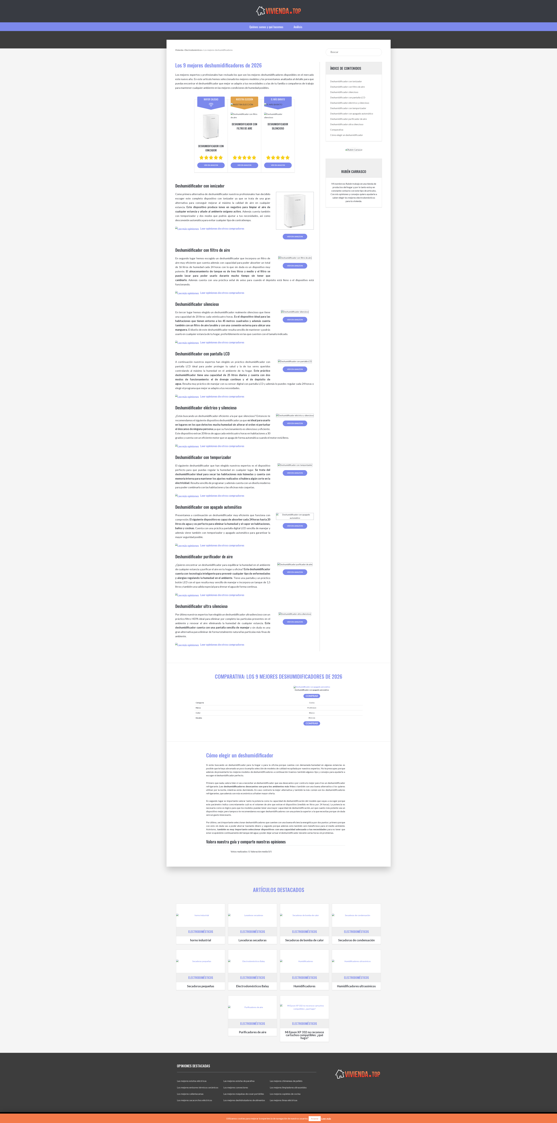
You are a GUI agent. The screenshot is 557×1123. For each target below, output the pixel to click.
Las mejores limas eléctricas (283, 1100)
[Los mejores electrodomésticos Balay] (252, 961)
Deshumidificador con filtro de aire (347, 86)
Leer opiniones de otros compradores (222, 228)
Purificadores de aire (252, 1032)
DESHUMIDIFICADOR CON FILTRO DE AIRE (244, 126)
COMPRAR (312, 696)
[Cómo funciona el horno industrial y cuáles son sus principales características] (200, 915)
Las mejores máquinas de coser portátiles (243, 1093)
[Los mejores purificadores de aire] (252, 1007)
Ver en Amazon (211, 165)
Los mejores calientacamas (190, 1093)
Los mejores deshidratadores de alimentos (244, 1100)
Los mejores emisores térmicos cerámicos (197, 1087)
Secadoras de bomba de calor (304, 940)
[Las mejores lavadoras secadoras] (252, 915)
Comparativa (336, 129)
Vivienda (179, 50)
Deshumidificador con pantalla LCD (347, 97)
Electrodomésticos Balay (252, 986)
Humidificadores (304, 986)
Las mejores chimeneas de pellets (286, 1080)
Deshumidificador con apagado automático (351, 113)
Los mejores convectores (235, 1087)
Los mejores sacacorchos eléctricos (194, 1100)
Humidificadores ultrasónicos (356, 986)
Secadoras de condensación (356, 940)
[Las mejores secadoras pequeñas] (200, 961)
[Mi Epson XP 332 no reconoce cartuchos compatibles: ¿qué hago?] (304, 1007)
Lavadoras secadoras (252, 940)
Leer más (326, 1118)
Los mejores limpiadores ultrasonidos (288, 1087)
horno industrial (200, 940)
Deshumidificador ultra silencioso (346, 124)
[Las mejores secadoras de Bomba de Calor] (304, 915)
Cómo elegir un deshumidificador (346, 135)
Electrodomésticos (193, 50)
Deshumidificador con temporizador (348, 108)
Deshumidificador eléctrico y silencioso (349, 102)
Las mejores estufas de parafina (238, 1080)
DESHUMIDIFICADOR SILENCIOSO (278, 126)
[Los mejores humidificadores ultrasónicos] (356, 961)
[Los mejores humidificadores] (304, 961)
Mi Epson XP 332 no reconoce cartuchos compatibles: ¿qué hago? (304, 1035)
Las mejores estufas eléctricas (192, 1080)
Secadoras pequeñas (200, 986)
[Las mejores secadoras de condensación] (356, 915)
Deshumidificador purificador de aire (348, 118)
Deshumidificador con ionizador (346, 81)
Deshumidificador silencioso (344, 92)
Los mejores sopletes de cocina (285, 1093)
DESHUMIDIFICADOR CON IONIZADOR (211, 148)
